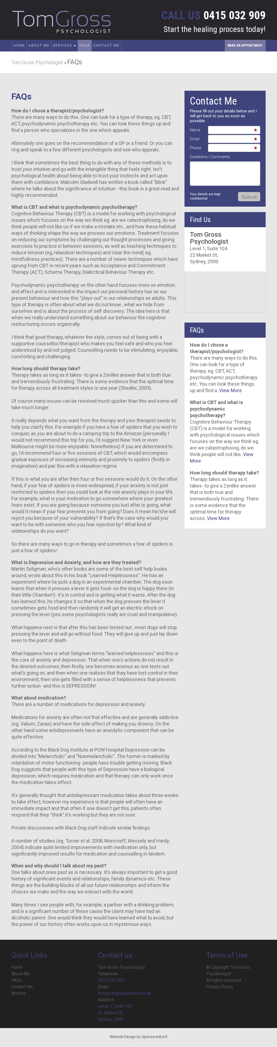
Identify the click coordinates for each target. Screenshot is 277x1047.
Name (195, 130)
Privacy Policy (219, 986)
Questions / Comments (210, 157)
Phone (195, 148)
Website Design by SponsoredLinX (138, 1037)
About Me (39, 45)
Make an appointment (245, 45)
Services (63, 45)
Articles (18, 993)
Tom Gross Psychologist (37, 62)
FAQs (85, 45)
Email (194, 139)
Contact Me (106, 45)
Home (19, 45)
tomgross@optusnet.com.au (124, 993)
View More (230, 390)
